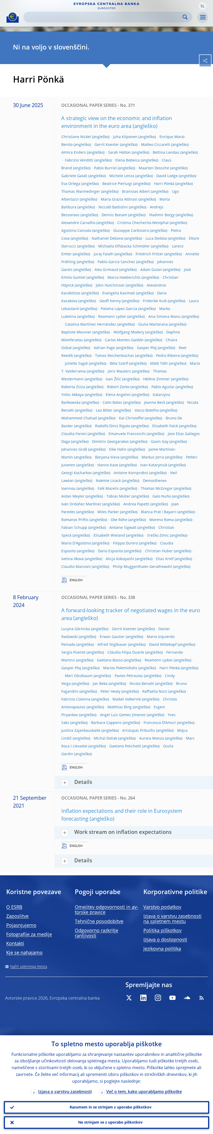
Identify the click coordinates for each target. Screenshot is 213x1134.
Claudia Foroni (73, 434)
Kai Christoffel (131, 418)
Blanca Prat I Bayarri (158, 512)
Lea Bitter (104, 410)
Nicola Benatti (142, 684)
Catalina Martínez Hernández (90, 324)
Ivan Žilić (113, 379)
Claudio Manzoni (76, 567)
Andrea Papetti (136, 504)
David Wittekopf (163, 645)
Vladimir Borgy (162, 215)
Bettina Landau (166, 152)
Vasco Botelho (147, 410)
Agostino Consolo (76, 231)
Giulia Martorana (153, 324)
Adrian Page (104, 348)
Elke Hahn (118, 449)
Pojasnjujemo (21, 925)
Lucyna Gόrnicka (75, 629)
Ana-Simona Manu (164, 317)
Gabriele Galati (74, 176)
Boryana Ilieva (107, 457)
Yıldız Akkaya (72, 395)
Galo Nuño (161, 496)
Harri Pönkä (164, 184)
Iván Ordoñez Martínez (81, 504)
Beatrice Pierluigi (117, 184)
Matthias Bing (120, 707)
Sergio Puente (73, 652)
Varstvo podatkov (162, 907)
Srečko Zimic (158, 535)
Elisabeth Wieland (109, 535)
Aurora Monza (151, 738)
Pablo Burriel (105, 168)
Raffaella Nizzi (154, 691)
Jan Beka (100, 684)
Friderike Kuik (155, 301)
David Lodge (167, 176)
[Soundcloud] (187, 998)
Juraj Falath (104, 254)
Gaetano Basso (110, 660)
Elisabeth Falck (165, 426)
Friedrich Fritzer (149, 254)
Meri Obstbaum (78, 676)
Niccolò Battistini (113, 207)
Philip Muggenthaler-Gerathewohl (142, 567)
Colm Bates (112, 403)
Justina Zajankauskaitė (80, 731)
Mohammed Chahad (79, 418)
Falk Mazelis (108, 489)
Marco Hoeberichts (124, 278)
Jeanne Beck (154, 403)
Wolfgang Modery (129, 332)
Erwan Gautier (112, 637)
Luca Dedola (156, 238)
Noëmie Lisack (108, 481)
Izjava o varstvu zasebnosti (65, 1092)
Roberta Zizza (73, 387)
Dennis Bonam (114, 215)
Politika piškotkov (162, 930)
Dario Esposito (110, 551)
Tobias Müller (118, 496)
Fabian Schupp (74, 528)
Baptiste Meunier (76, 332)
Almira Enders (73, 152)
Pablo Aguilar (163, 387)
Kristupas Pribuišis (138, 731)
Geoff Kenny (110, 301)
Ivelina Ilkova (72, 559)
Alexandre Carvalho (78, 223)
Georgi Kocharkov (76, 473)
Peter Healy (110, 691)
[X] (129, 998)
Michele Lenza (121, 176)
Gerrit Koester (107, 145)
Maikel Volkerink (126, 699)
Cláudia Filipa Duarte (126, 652)
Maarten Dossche (154, 168)
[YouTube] (172, 998)
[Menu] (202, 17)
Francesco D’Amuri (160, 723)
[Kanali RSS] (201, 998)
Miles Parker (108, 512)
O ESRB (14, 907)
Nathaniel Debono (107, 238)
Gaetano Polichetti (125, 746)
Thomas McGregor (157, 489)
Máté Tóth (159, 363)
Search (185, 17)
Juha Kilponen (125, 137)
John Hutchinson (110, 285)
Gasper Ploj (147, 348)
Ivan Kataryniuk (153, 465)
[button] (202, 6)
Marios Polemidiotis (120, 668)
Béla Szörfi (119, 363)
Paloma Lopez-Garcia (119, 309)
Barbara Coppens (106, 723)
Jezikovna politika (162, 949)
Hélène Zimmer (156, 379)
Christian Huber (159, 551)
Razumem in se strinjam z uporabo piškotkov (110, 1107)
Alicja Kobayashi (120, 559)
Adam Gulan (151, 270)
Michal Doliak (105, 738)
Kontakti (15, 943)
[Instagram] (158, 998)
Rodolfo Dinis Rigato (112, 426)
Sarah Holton (119, 152)
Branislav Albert (136, 192)
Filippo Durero (125, 543)
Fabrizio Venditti (79, 160)
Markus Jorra (153, 457)
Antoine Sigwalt (122, 528)
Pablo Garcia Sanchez (116, 262)
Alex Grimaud (106, 270)
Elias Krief (165, 559)
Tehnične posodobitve (99, 921)
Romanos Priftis (75, 520)
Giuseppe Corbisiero (131, 231)
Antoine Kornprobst (131, 473)
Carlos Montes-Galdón (124, 340)
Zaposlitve (17, 916)
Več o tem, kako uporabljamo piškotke (144, 1092)
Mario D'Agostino (76, 543)
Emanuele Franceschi (127, 434)
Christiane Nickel (76, 137)
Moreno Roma (161, 520)
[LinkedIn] (143, 998)
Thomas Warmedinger (80, 192)
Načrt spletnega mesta (28, 967)
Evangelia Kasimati (118, 293)
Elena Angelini (118, 395)
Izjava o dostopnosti (165, 940)
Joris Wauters (119, 371)
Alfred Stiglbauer (112, 645)
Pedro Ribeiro (168, 356)
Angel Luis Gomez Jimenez (123, 715)
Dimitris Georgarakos (110, 442)
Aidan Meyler (72, 496)
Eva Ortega (70, 184)
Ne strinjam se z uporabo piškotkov (110, 1122)
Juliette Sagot (76, 363)
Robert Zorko (118, 387)
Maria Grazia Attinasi (119, 199)
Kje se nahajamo (24, 953)
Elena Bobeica (127, 160)
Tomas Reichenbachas (114, 356)
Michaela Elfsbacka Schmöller (124, 246)
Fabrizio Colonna (75, 699)
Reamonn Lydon (112, 317)
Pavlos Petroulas (129, 676)
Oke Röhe (119, 520)
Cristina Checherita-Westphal (143, 223)
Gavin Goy (159, 442)
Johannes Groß (74, 449)
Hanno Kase (107, 465)
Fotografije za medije (29, 934)
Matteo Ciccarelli (155, 145)
